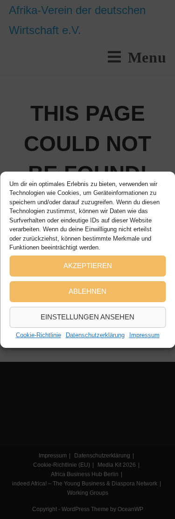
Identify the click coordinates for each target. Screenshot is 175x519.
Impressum (144, 335)
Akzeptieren (87, 266)
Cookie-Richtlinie (38, 335)
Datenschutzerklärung (95, 335)
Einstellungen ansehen (87, 317)
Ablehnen (87, 291)
